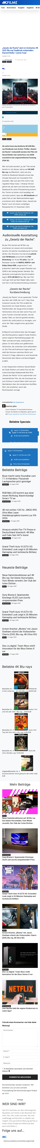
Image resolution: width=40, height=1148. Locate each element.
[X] (4, 1137)
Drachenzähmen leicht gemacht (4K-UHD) (17, 774)
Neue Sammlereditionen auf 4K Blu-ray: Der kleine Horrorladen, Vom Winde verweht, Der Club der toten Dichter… (19, 579)
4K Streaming (6, 538)
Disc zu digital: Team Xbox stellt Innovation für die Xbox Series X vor (18, 648)
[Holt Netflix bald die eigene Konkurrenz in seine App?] (20, 992)
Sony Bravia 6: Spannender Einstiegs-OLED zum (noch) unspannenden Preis (16, 598)
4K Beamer (6, 521)
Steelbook (21, 402)
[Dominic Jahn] (3, 410)
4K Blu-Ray (15, 402)
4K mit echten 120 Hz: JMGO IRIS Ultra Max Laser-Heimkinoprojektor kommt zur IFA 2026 (19, 514)
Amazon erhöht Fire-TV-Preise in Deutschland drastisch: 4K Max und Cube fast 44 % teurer (19, 532)
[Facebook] (2, 1137)
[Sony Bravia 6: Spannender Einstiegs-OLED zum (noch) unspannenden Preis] (20, 840)
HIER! (7, 1093)
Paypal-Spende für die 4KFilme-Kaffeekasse (22, 414)
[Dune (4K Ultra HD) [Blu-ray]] (21, 751)
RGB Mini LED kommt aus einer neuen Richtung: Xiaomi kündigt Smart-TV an (18, 496)
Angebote (5, 484)
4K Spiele (5, 555)
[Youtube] (5, 1137)
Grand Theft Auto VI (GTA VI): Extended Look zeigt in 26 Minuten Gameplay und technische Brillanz (19, 549)
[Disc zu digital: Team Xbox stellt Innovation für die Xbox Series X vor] (20, 955)
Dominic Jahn (8, 59)
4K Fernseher (6, 501)
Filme (4, 61)
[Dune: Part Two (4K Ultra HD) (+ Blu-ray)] (21, 730)
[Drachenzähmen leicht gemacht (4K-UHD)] (27, 771)
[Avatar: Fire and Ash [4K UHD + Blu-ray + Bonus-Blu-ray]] (21, 709)
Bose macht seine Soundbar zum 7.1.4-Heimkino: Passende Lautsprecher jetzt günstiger (19, 479)
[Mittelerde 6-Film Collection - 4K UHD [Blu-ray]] (21, 689)
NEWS (9, 61)
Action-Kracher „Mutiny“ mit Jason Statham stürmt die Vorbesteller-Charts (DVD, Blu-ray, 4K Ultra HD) (19, 631)
